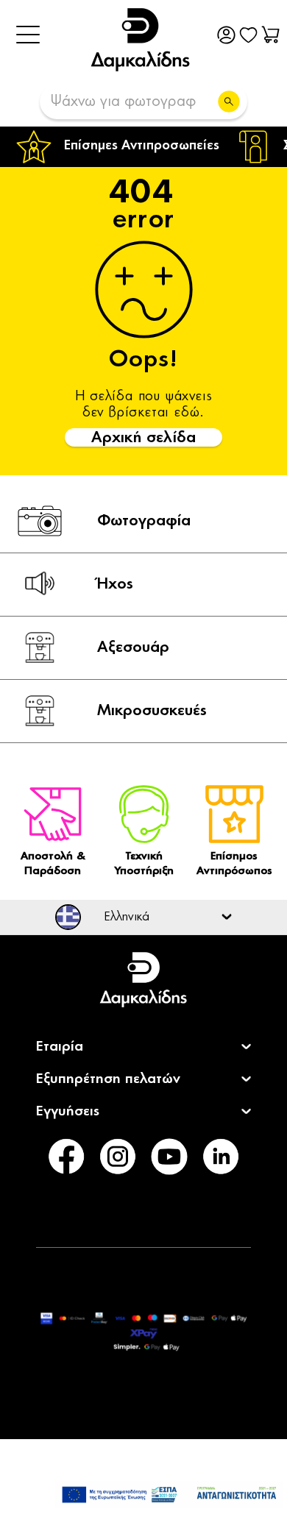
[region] (143, 147)
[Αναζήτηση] (229, 101)
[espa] (169, 1494)
